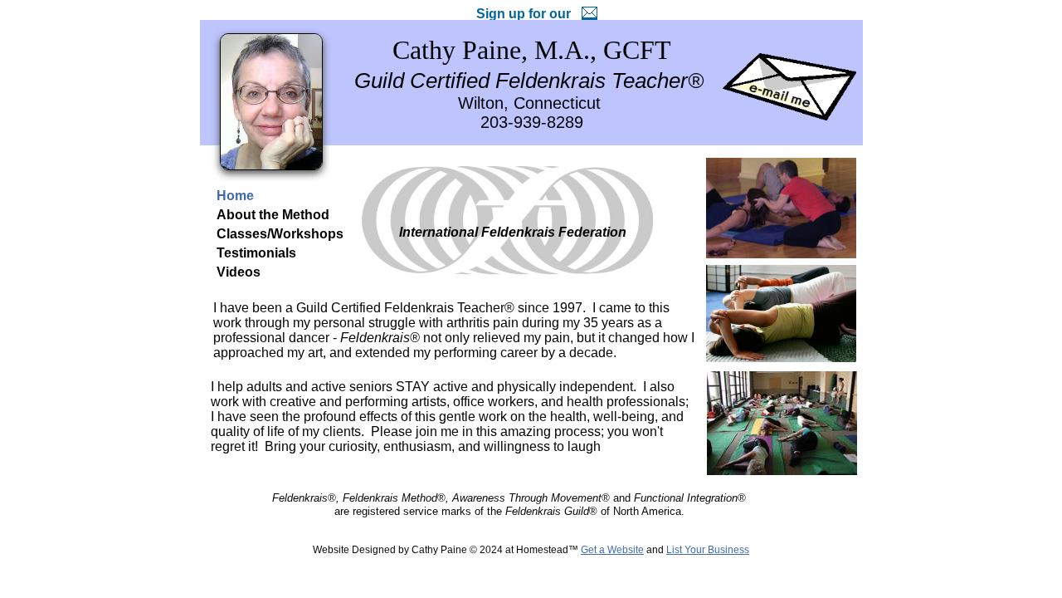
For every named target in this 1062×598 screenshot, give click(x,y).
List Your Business (707, 550)
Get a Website (612, 550)
